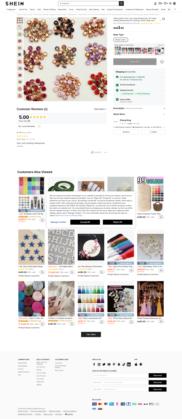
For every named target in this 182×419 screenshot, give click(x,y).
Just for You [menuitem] (23, 9)
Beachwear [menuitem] (62, 9)
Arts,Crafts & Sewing (41, 14)
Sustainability (22, 366)
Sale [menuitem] (39, 9)
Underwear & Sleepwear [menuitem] (134, 9)
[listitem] (118, 51)
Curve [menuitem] (71, 9)
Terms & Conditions (69, 411)
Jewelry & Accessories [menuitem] (115, 9)
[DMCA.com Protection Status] (100, 409)
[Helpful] (92, 152)
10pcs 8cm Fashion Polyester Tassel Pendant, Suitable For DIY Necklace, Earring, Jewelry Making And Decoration (121, 266)
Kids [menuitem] (103, 9)
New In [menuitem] (32, 9)
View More (91, 334)
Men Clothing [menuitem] (94, 9)
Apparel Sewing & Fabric (58, 14)
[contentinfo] (129, 403)
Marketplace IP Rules (25, 414)
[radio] (120, 40)
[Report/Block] (105, 152)
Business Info (48, 414)
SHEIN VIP (40, 382)
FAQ (19, 375)
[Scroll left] (172, 9)
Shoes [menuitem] (163, 9)
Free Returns (41, 367)
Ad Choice (58, 414)
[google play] (141, 365)
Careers (20, 369)
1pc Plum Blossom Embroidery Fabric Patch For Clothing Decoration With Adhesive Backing (91, 266)
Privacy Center (23, 411)
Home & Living (27, 14)
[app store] (136, 365)
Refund (39, 370)
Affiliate (39, 385)
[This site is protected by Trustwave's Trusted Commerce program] (94, 409)
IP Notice (38, 414)
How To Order (41, 373)
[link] (160, 3)
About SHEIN (22, 363)
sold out (135, 62)
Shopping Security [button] (126, 90)
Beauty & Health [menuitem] (152, 9)
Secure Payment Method (60, 366)
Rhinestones (72, 14)
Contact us (58, 363)
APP (135, 359)
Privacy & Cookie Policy (38, 411)
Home (19, 14)
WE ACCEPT (96, 400)
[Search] (121, 3)
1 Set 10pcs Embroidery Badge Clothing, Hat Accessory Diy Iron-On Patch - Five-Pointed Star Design (31, 266)
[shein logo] (15, 3)
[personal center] (155, 3)
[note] (31, 210)
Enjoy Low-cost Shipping (42, 363)
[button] (170, 3)
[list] (112, 364)
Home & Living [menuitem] (81, 9)
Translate (20, 146)
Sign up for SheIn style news (104, 371)
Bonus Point (59, 370)
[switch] (38, 126)
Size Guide (40, 379)
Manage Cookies (55, 411)
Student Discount (23, 372)
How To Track (41, 376)
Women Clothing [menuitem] (49, 9)
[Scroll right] (175, 9)
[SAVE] (162, 61)
